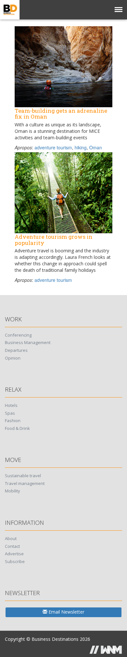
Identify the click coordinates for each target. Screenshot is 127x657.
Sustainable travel (23, 475)
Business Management (27, 342)
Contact (12, 546)
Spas (10, 413)
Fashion (13, 420)
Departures (16, 350)
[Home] (10, 9)
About (11, 538)
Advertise (14, 554)
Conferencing (18, 335)
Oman (95, 147)
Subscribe (15, 561)
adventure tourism (53, 147)
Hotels (11, 405)
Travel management (25, 483)
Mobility (12, 491)
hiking (81, 147)
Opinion (13, 358)
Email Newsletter (65, 612)
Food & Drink (17, 428)
